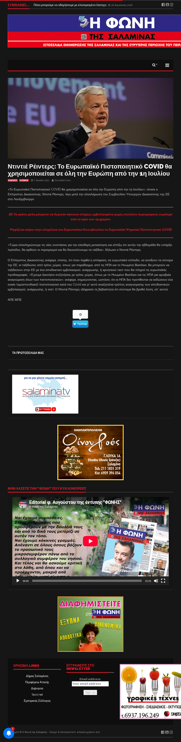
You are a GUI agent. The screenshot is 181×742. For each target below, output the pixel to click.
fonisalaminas (63, 180)
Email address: (90, 679)
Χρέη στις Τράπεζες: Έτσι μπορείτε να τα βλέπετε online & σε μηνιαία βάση (81, 5)
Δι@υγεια (37, 688)
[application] (90, 541)
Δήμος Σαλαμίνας (37, 676)
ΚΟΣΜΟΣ (24, 180)
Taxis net (37, 694)
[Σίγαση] (156, 581)
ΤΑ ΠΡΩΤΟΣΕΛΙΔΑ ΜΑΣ (28, 353)
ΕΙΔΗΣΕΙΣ (12, 180)
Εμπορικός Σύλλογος (37, 700)
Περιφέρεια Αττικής (37, 682)
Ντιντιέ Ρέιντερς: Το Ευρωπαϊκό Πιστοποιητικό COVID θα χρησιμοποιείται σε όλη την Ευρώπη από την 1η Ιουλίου (90, 170)
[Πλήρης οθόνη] (163, 581)
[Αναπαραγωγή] (18, 581)
